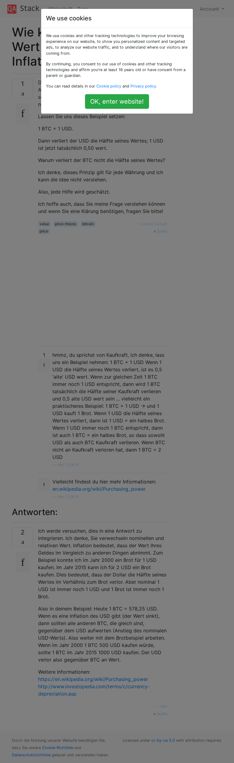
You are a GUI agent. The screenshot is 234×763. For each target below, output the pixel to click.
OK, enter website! (117, 101)
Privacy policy (143, 86)
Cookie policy (108, 86)
